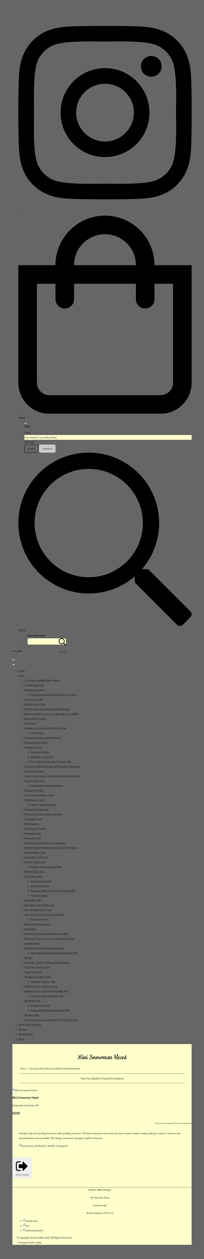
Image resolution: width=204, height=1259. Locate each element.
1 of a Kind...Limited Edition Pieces (41, 680)
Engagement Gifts (33, 790)
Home (21, 670)
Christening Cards (39, 886)
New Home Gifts (39, 919)
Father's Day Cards (34, 799)
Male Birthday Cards (35, 852)
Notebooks (30, 929)
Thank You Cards (33, 972)
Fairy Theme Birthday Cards (39, 795)
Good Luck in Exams (35, 828)
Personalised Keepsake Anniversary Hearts (53, 694)
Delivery (22, 1029)
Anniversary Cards (34, 689)
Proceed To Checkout (112, 1078)
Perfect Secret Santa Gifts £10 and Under (46, 933)
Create (38, 1242)
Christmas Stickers (40, 752)
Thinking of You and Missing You (41, 986)
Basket (31, 448)
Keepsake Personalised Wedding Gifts (50, 1010)
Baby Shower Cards (35, 704)
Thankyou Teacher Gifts (42, 981)
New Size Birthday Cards (37, 924)
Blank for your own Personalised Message (46, 709)
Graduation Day (32, 833)
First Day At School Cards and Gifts (43, 814)
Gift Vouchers (31, 823)
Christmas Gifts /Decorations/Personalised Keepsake (52, 766)
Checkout (47, 448)
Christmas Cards (33, 747)
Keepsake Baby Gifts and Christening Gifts (52, 890)
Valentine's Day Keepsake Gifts (46, 995)
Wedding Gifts (31, 1015)
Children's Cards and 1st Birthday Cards (45, 728)
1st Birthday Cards (34, 685)
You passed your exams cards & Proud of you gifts (51, 1019)
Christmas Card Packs (35, 742)
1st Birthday (36, 732)
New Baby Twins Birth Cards (39, 905)
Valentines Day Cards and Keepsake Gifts (46, 991)
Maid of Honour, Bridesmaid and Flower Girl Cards (50, 847)
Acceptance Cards (40, 1005)
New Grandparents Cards (38, 909)
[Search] (62, 641)
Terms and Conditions (29, 1024)
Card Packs (30, 723)
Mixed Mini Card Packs (36, 857)
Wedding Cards (32, 1000)
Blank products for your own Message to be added (51, 713)
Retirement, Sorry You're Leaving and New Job (49, 938)
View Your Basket (90, 1078)
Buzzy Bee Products (35, 718)
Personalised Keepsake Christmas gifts (50, 761)
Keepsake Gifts (32, 838)
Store (21, 675)
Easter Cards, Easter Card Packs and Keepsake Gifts (52, 776)
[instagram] (105, 210)
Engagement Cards (34, 780)
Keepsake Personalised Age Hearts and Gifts (54, 952)
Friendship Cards (33, 819)
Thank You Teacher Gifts (37, 967)
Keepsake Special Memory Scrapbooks (45, 842)
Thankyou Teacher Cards (37, 976)
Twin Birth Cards (39, 895)
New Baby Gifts (32, 900)
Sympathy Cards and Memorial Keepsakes (46, 962)
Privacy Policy (25, 1034)
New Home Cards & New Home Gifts (44, 914)
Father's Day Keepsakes (43, 804)
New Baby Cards (33, 876)
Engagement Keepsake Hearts (46, 785)
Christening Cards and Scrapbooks (42, 737)
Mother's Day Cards (35, 862)
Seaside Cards (32, 943)
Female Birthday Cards (36, 809)
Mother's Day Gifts (34, 871)
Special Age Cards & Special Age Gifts (44, 948)
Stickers (28, 957)
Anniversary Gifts (33, 699)
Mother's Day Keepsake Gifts (45, 866)
